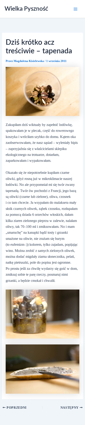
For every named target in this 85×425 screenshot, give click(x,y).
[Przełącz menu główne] (75, 9)
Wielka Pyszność (26, 9)
